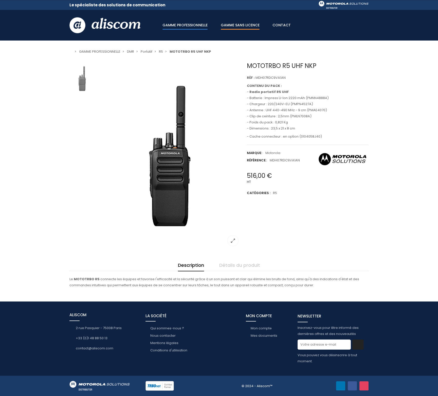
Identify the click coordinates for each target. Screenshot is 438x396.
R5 (275, 193)
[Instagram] (364, 385)
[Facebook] (352, 385)
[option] (169, 156)
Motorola (272, 152)
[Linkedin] (340, 385)
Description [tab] (191, 265)
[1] (358, 345)
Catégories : (258, 193)
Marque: (254, 152)
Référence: (256, 160)
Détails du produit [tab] (239, 265)
